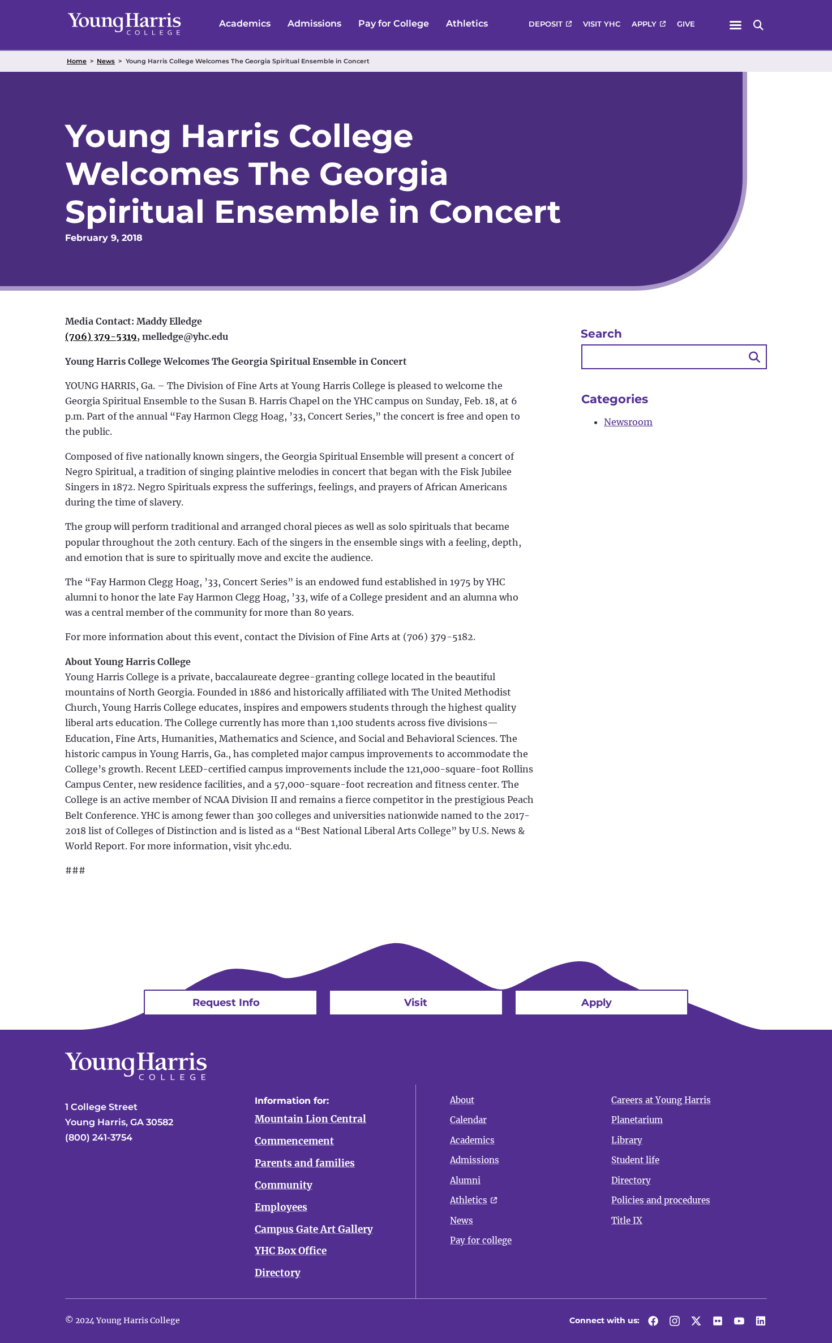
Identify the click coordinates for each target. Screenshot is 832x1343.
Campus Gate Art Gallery (314, 1229)
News (106, 61)
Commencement (294, 1141)
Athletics (467, 23)
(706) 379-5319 (101, 336)
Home (77, 61)
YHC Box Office (291, 1251)
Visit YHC (601, 23)
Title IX (626, 1220)
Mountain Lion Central (310, 1119)
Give (686, 23)
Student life (635, 1160)
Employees (281, 1207)
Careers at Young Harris (661, 1100)
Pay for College (393, 23)
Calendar (468, 1120)
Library (626, 1140)
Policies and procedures (660, 1200)
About (462, 1100)
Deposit (546, 23)
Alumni (465, 1180)
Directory (278, 1273)
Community (283, 1185)
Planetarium (637, 1120)
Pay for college (481, 1240)
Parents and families (305, 1163)
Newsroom (628, 421)
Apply (644, 23)
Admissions (314, 23)
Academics (245, 23)
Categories (614, 399)
